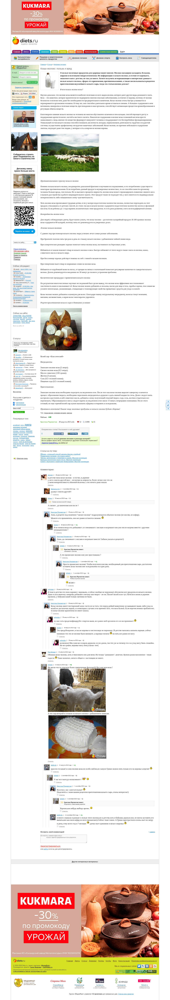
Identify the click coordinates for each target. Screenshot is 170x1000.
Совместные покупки (108, 52)
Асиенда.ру (121, 985)
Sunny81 (24, 321)
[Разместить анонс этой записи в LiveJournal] (85, 434)
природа (31, 436)
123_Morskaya (19, 369)
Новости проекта (20, 255)
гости (22, 425)
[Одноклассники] (151, 966)
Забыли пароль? (17, 82)
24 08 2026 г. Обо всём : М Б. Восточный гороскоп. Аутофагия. (23, 288)
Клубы (108, 961)
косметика (29, 432)
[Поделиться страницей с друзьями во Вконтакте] (59, 434)
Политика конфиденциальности (144, 961)
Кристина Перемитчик (58, 512)
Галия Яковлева (35, 967)
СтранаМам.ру (58, 985)
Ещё (122, 52)
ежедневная (20, 403)
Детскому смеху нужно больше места (24, 170)
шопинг (15, 447)
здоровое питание (60, 413)
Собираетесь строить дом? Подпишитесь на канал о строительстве (24, 156)
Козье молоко (48, 413)
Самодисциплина (148, 58)
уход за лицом (18, 443)
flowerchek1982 (17, 317)
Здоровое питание (60, 64)
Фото (71, 52)
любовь (26, 434)
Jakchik (25, 317)
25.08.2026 (26, 302)
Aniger (50, 498)
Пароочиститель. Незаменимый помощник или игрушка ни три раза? (23, 296)
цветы (32, 445)
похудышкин (19, 374)
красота (21, 434)
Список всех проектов (126, 994)
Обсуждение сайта (21, 251)
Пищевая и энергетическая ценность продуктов (51, 58)
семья (28, 440)
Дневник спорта (103, 58)
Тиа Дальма (52, 652)
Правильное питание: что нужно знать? (55, 456)
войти (46, 849)
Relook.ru (144, 985)
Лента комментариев (20, 306)
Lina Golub (16, 319)
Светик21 (18, 355)
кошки (15, 434)
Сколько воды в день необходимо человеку (21, 125)
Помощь (17, 259)
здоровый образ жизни (21, 429)
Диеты (26, 52)
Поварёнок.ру (79, 985)
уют (14, 445)
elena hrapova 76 (20, 363)
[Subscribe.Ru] (155, 966)
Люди (54, 52)
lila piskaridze (22, 350)
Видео (79, 52)
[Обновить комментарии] (168, 405)
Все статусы (17, 392)
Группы (63, 52)
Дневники (45, 52)
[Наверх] (168, 401)
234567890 (17, 316)
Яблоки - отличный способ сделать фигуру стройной (60, 454)
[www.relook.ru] (144, 983)
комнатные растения (19, 432)
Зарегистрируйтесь (50, 443)
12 (80, 422)
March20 (22, 319)
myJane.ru (99, 985)
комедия (29, 431)
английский (16, 425)
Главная (17, 52)
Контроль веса (125, 58)
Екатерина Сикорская (21, 384)
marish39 (28, 319)
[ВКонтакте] (147, 966)
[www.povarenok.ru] (79, 983)
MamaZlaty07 (19, 388)
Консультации (90, 52)
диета (28, 424)
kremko (30, 317)
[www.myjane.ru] (99, 983)
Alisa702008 (26, 316)
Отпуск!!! (28, 280)
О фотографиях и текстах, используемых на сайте (29, 971)
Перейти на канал (22, 231)
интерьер (22, 431)
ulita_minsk (32, 321)
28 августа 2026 (27, 300)
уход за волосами (25, 442)
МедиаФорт (45, 965)
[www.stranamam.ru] (58, 983)
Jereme (50, 475)
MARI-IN (53, 765)
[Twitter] (139, 966)
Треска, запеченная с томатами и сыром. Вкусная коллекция (63, 458)
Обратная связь (22, 458)
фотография (25, 445)
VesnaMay (18, 357)
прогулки (15, 438)
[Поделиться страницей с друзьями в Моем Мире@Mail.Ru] (73, 434)
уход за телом (30, 443)
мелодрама (16, 436)
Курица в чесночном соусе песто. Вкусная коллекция (60, 460)
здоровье (16, 431)
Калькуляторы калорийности (24, 58)
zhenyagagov (17, 322)
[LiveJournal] (143, 966)
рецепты (16, 440)
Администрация (20, 253)
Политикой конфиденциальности (21, 102)
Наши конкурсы (20, 249)
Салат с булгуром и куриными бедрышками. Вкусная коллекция (64, 461)
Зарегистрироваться (50, 846)
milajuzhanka (16, 321)
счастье (15, 442)
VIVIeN (62, 546)
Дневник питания (79, 58)
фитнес (19, 445)
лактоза (69, 413)
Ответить (50, 485)
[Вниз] (168, 408)
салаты (22, 440)
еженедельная (21, 405)
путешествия (24, 438)
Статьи (35, 52)
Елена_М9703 (26, 322)
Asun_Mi (17, 376)
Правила (17, 257)
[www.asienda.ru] (121, 983)
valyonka (51, 589)
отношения (24, 436)
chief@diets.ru (47, 967)
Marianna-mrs (55, 489)
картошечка (18, 367)
